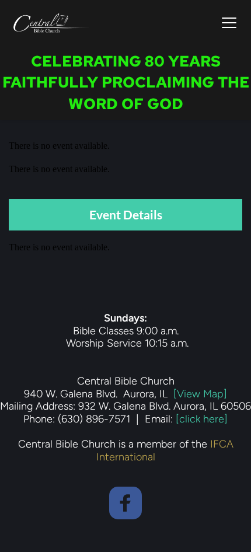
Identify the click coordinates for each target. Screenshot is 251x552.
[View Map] (200, 393)
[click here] (202, 419)
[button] (229, 22)
